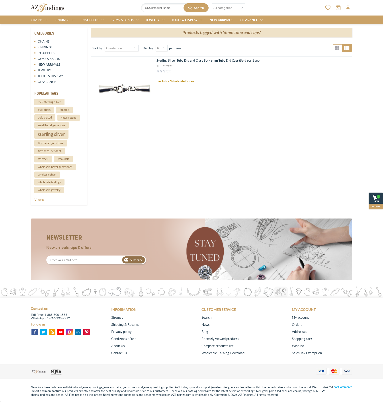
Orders (297, 324)
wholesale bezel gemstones (55, 167)
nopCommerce (343, 387)
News (205, 324)
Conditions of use (123, 339)
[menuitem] (141, 317)
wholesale (63, 158)
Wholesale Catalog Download (222, 353)
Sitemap (117, 317)
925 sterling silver (49, 102)
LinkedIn (78, 332)
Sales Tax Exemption (307, 353)
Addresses (299, 332)
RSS (52, 332)
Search (199, 8)
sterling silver (51, 134)
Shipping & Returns (125, 324)
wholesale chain (47, 174)
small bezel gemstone (51, 125)
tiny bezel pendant (49, 151)
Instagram (69, 332)
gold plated (45, 117)
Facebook (34, 332)
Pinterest (86, 332)
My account (300, 317)
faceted (64, 109)
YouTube (60, 332)
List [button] (347, 48)
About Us (118, 346)
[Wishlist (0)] (328, 8)
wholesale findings (49, 182)
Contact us (119, 353)
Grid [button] (337, 48)
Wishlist (298, 346)
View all (39, 199)
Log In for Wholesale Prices (175, 81)
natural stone (68, 117)
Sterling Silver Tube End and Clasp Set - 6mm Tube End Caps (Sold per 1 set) (208, 60)
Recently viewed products (220, 339)
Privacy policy (121, 332)
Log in (348, 8)
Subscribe (136, 260)
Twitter (43, 332)
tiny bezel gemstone (50, 143)
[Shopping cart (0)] (338, 8)
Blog (204, 332)
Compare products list (217, 346)
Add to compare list (346, 88)
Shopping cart (302, 339)
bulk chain (44, 109)
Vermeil (43, 159)
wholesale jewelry (49, 190)
